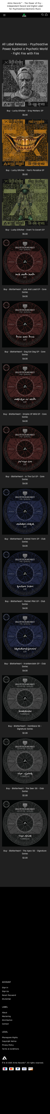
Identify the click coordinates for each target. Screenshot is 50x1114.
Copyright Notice (9, 1041)
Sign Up (5, 991)
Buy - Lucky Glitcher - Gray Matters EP (25, 111)
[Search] (42, 14)
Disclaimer (6, 999)
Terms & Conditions (10, 1049)
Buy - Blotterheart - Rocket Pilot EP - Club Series (25, 602)
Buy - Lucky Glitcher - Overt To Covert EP (25, 230)
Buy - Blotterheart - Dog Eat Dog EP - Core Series (25, 353)
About (4, 1013)
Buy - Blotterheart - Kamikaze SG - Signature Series (25, 727)
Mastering (6, 1016)
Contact (5, 1024)
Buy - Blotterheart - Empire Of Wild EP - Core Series (25, 415)
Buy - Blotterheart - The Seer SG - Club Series (25, 790)
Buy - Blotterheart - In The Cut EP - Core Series (25, 478)
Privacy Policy (8, 1045)
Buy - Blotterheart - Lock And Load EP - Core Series (25, 291)
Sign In (5, 988)
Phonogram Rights (10, 1038)
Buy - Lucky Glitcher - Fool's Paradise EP (25, 170)
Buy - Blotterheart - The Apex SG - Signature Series (24, 852)
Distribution (7, 1020)
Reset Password (9, 995)
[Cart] (47, 14)
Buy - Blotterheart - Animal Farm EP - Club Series (25, 540)
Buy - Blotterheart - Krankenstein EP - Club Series (25, 665)
